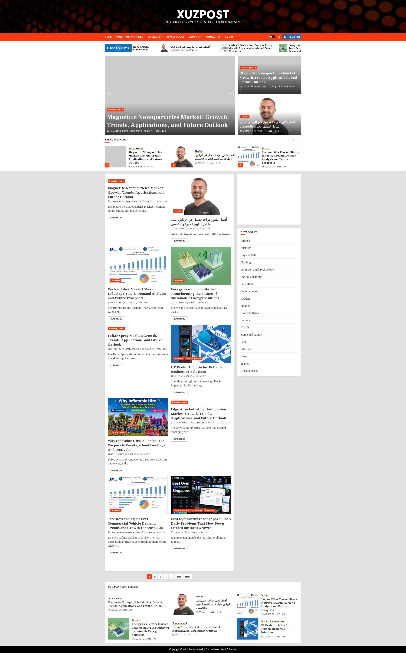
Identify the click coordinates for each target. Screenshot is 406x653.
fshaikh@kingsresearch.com (125, 131)
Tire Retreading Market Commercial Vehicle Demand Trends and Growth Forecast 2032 (135, 523)
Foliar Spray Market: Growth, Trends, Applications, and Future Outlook (135, 340)
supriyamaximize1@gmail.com (125, 532)
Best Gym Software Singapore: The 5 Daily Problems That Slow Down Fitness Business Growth (201, 523)
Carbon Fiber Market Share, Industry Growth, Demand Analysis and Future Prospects (213, 157)
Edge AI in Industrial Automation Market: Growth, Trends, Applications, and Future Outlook (198, 413)
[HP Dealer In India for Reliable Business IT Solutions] (201, 344)
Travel (245, 363)
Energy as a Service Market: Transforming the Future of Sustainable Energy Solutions (281, 157)
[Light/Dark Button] (272, 36)
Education (247, 284)
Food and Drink (250, 313)
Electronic (179, 303)
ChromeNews (213, 649)
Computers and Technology (188, 510)
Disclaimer (154, 36)
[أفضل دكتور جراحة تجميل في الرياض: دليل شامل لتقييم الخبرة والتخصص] (115, 156)
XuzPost (203, 14)
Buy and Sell (248, 255)
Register (294, 36)
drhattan (248, 131)
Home (108, 36)
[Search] (279, 37)
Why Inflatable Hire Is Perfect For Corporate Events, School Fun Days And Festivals (136, 445)
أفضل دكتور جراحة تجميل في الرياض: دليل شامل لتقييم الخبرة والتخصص (268, 124)
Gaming (245, 320)
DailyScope (115, 303)
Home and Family (251, 334)
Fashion (245, 298)
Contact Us (213, 36)
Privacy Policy (175, 36)
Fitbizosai (178, 532)
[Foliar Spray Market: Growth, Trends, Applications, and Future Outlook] (138, 328)
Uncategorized (115, 109)
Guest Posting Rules (129, 36)
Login (229, 36)
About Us (195, 36)
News (244, 356)
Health (245, 116)
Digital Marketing (251, 277)
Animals (245, 240)
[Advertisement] (269, 199)
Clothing (246, 262)
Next (187, 576)
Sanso (177, 376)
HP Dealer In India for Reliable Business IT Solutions (197, 369)
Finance (245, 305)
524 (179, 576)
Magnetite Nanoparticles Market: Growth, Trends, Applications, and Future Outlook (168, 121)
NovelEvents (117, 454)
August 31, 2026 (152, 131)
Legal (244, 342)
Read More (116, 217)
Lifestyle (246, 349)
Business (199, 148)
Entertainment (118, 432)
